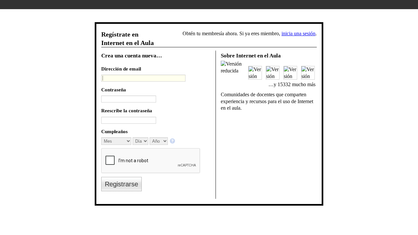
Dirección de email (121, 68)
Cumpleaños (114, 131)
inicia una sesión (298, 33)
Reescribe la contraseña (126, 110)
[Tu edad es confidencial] (173, 141)
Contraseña (113, 89)
